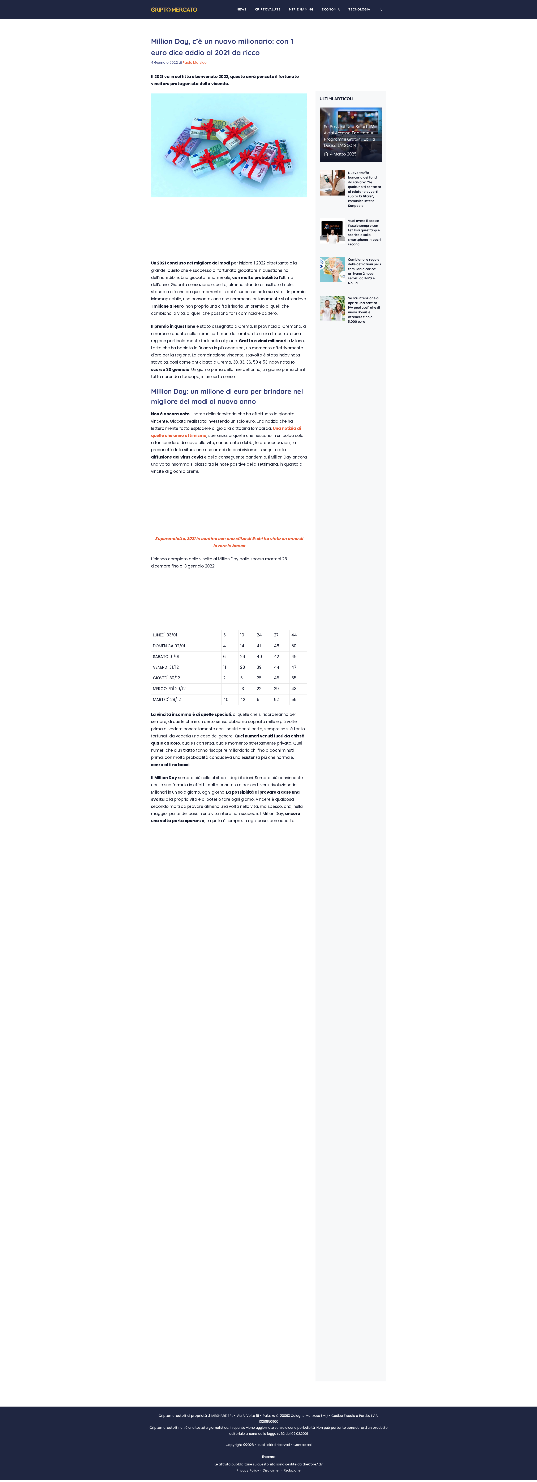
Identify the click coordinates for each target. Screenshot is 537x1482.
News (242, 9)
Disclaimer (271, 1470)
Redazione (292, 1470)
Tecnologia (359, 9)
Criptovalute (268, 9)
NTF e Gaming (301, 9)
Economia (331, 9)
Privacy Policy (247, 1470)
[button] (380, 9)
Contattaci (302, 1444)
